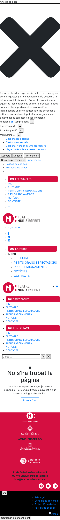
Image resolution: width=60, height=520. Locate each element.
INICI (10, 183)
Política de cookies (16, 163)
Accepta (5, 155)
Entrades (21, 249)
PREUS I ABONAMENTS (21, 194)
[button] (30, 47)
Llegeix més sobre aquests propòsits (26, 149)
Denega (17, 155)
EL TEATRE (14, 187)
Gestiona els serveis (17, 142)
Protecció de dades (16, 167)
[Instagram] (9, 240)
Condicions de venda (46, 500)
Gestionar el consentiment (15, 517)
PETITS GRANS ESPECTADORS (25, 190)
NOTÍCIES (13, 197)
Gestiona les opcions (17, 138)
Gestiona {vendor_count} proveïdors (26, 145)
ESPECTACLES (23, 179)
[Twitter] (9, 236)
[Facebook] (8, 233)
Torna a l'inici (30, 400)
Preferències (32, 155)
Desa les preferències (13, 160)
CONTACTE (14, 201)
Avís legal (40, 497)
